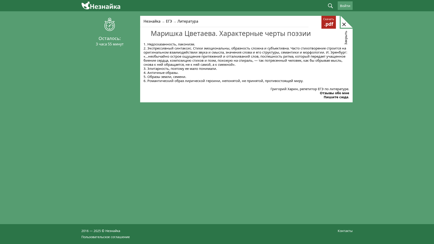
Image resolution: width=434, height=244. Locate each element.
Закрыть (346, 38)
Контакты (345, 231)
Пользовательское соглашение (105, 237)
